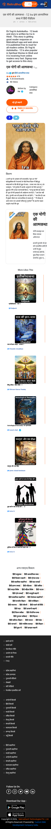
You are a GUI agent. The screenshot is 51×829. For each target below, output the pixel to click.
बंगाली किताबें (10, 724)
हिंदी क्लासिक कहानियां (19, 582)
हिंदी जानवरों (12, 624)
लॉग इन (43, 4)
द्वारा (10, 308)
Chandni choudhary (16, 349)
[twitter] (20, 791)
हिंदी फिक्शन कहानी (18, 578)
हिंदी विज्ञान (39, 624)
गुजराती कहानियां (11, 749)
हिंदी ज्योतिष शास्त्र (26, 624)
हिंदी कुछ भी (18, 628)
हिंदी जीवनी (23, 605)
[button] (29, 4)
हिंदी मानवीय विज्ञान (19, 601)
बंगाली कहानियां (11, 761)
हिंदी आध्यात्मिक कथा (22, 73)
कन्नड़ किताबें (10, 731)
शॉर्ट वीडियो (10, 686)
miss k (12, 511)
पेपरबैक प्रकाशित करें (13, 690)
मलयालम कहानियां (12, 765)
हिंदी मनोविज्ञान (33, 601)
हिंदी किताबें (9, 704)
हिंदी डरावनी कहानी (30, 608)
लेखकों (8, 682)
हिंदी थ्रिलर (34, 616)
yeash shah (14, 430)
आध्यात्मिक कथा (33, 91)
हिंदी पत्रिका (27, 586)
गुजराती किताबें (11, 708)
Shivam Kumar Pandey (18, 389)
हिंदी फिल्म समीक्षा (18, 612)
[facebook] (8, 791)
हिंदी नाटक (39, 589)
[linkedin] (32, 791)
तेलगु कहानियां (11, 773)
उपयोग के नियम (11, 653)
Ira (7, 73)
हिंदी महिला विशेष (27, 589)
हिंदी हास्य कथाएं (14, 586)
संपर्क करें (9, 645)
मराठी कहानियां (11, 753)
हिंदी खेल (39, 620)
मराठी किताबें (10, 712)
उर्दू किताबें (9, 735)
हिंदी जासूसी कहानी (32, 593)
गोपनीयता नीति (11, 649)
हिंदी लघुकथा (17, 574)
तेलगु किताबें (10, 720)
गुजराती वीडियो (11, 678)
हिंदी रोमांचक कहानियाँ (34, 597)
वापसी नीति (9, 657)
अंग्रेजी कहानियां (11, 757)
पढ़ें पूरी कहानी (17, 102)
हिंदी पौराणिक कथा (32, 612)
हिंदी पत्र (17, 608)
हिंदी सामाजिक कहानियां (17, 597)
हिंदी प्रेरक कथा (33, 578)
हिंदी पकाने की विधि (36, 605)
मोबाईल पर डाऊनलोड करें (25, 109)
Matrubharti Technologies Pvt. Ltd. (34, 819)
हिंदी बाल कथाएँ (34, 582)
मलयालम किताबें (11, 727)
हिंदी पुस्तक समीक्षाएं (20, 616)
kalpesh (14, 308)
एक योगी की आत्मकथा (40, 219)
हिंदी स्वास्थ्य (12, 605)
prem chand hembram (17, 471)
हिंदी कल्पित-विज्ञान (15, 620)
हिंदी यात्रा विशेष (13, 589)
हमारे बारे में (9, 641)
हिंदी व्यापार (29, 620)
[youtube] (26, 791)
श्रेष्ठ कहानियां (11, 670)
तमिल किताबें (10, 716)
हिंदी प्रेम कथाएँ (17, 593)
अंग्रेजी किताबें (11, 700)
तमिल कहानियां (11, 769)
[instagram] (14, 791)
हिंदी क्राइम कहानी (31, 628)
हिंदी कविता (38, 586)
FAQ (7, 661)
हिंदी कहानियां (10, 745)
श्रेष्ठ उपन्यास (10, 674)
